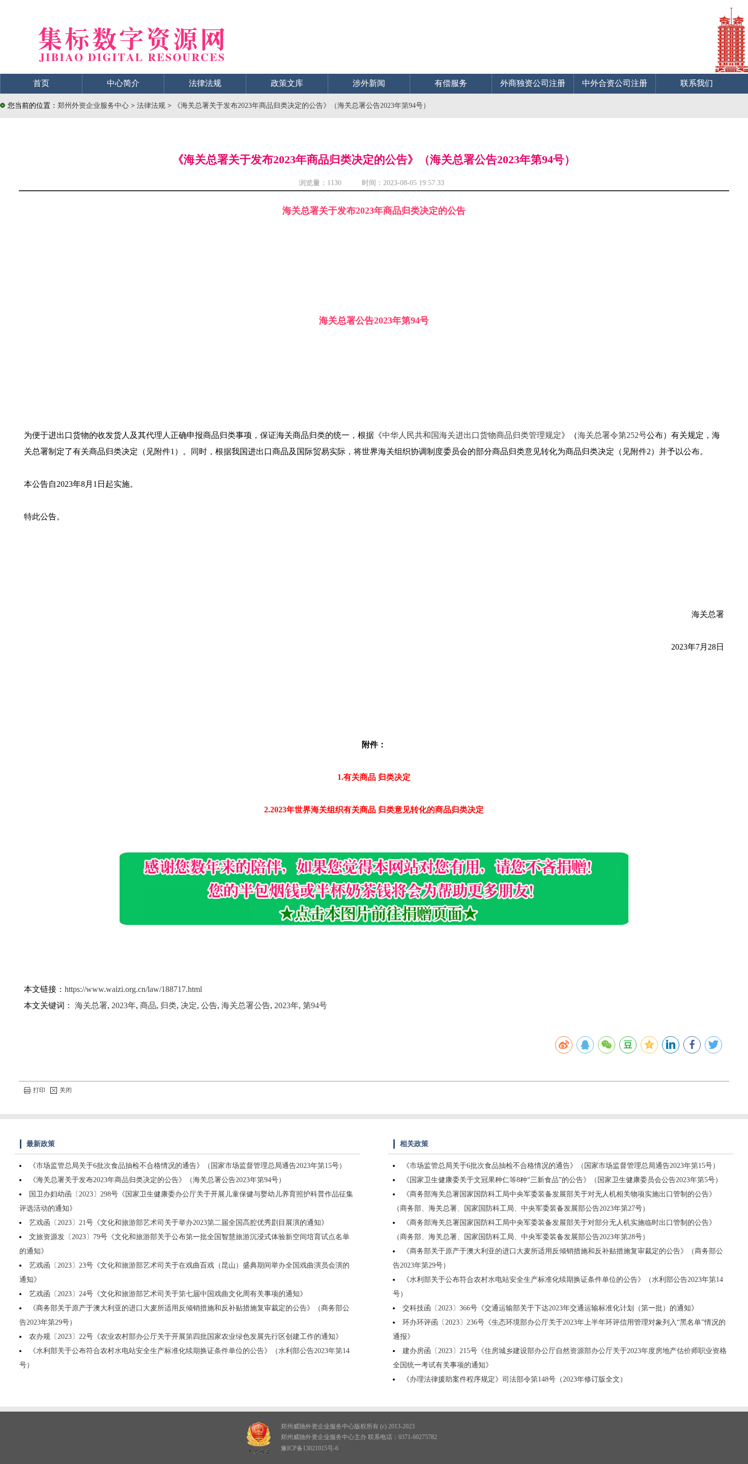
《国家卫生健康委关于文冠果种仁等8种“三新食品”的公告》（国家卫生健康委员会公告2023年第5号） (562, 1180)
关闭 (66, 1090)
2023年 (123, 1005)
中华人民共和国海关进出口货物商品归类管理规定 (471, 435)
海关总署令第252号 (612, 435)
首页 (41, 83)
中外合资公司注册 (614, 83)
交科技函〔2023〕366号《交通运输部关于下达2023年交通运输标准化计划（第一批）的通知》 (550, 1308)
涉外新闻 (369, 83)
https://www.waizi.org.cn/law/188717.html (133, 989)
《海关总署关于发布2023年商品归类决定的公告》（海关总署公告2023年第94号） (302, 105)
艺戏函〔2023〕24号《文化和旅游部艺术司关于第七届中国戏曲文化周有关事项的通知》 (168, 1294)
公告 (209, 1005)
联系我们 (696, 83)
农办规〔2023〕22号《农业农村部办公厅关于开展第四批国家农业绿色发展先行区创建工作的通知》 (185, 1336)
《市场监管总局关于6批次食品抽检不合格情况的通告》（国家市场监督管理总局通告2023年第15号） (187, 1165)
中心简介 (123, 83)
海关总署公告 (245, 1005)
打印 (39, 1090)
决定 (189, 1005)
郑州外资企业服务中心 (93, 105)
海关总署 (91, 1005)
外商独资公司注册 (532, 83)
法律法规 (205, 83)
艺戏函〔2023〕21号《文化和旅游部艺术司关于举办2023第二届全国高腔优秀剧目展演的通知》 (178, 1222)
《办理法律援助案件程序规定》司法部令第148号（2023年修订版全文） (514, 1379)
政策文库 (287, 83)
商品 (148, 1005)
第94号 (315, 1005)
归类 (168, 1005)
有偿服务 (451, 83)
